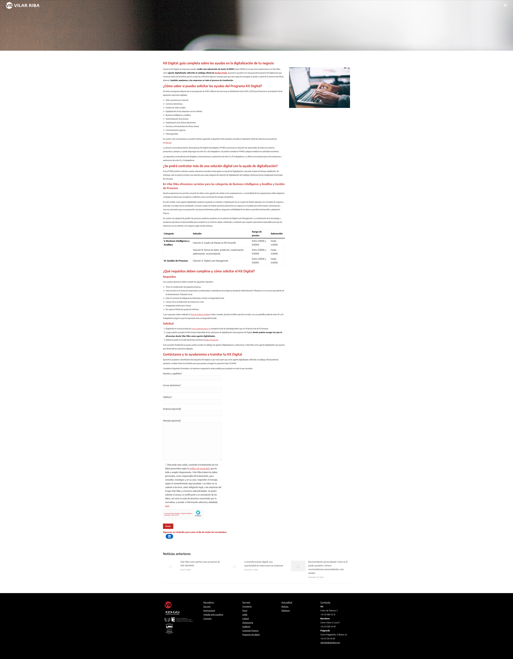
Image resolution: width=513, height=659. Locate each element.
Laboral (245, 618)
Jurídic (244, 614)
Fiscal (244, 610)
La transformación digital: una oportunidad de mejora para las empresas (263, 563)
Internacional (209, 610)
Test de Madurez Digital (200, 314)
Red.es (168, 142)
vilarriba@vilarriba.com (330, 642)
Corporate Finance (250, 630)
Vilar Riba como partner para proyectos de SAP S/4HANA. (200, 563)
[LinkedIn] (169, 536)
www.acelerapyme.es (200, 328)
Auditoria (246, 626)
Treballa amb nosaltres (213, 614)
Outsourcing (247, 622)
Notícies (284, 606)
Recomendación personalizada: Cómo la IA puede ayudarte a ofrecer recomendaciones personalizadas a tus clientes (328, 567)
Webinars (285, 610)
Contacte (207, 618)
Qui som (207, 606)
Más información (455, 648)
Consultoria (247, 606)
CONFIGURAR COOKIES (492, 651)
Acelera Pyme (220, 73)
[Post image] (170, 566)
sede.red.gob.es (211, 340)
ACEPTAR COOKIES (492, 640)
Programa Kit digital (251, 634)
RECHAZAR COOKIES (492, 646)
